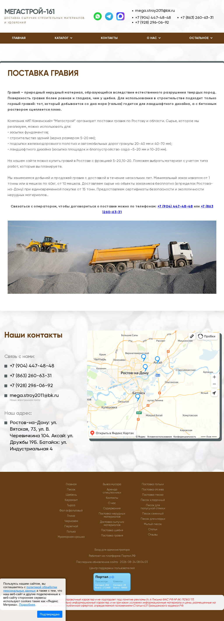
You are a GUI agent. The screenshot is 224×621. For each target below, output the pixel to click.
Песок (71, 489)
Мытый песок (153, 524)
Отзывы (153, 534)
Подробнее (27, 604)
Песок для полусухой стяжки (153, 507)
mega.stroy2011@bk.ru (155, 10)
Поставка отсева (153, 489)
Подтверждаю (50, 614)
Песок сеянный (153, 513)
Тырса (71, 505)
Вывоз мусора (112, 484)
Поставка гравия (112, 535)
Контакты (109, 38)
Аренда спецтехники (112, 491)
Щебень (71, 494)
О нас (112, 503)
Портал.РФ (128, 555)
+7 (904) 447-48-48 (153, 17)
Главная (19, 38)
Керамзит (71, 500)
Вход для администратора (112, 549)
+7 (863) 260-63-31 (196, 17)
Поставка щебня (112, 530)
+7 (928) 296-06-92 (152, 22)
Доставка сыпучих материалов (112, 523)
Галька (71, 531)
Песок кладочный (153, 500)
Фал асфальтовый (71, 510)
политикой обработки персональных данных (30, 588)
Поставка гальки (153, 484)
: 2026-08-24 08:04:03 (133, 562)
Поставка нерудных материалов (112, 515)
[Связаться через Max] (120, 16)
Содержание (112, 508)
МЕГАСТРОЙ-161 (29, 11)
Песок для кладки (153, 518)
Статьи (152, 529)
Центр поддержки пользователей (112, 568)
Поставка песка (152, 494)
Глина (71, 515)
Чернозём (71, 521)
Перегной (71, 526)
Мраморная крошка (71, 536)
